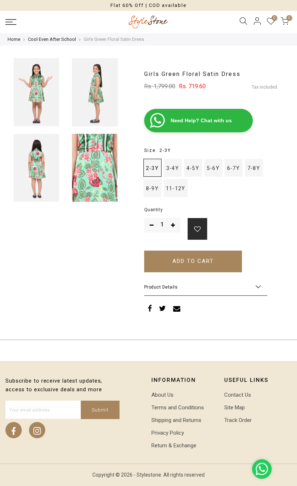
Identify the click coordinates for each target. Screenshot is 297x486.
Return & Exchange (173, 445)
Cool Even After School (52, 39)
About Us (162, 395)
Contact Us (237, 395)
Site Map (234, 407)
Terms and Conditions (177, 407)
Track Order (238, 420)
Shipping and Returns (176, 420)
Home (14, 39)
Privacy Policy (167, 433)
